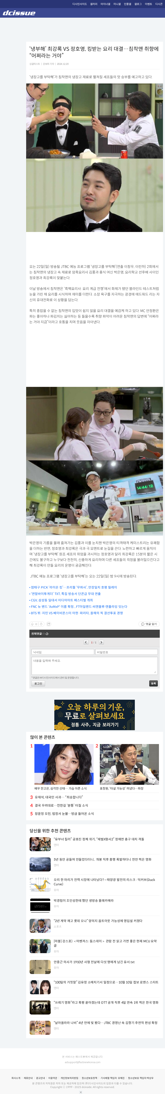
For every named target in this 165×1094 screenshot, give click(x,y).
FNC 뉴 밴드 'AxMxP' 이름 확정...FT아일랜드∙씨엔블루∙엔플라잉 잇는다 (79, 607)
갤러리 (93, 4)
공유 (48, 624)
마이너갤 (105, 4)
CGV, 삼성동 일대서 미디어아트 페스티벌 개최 (62, 600)
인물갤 (127, 4)
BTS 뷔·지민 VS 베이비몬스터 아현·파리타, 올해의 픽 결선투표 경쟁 (77, 613)
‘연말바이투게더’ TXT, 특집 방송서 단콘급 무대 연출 (66, 594)
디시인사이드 (79, 4)
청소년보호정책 (89, 1078)
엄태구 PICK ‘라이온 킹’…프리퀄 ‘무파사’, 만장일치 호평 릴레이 (74, 587)
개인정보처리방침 (69, 1078)
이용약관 (52, 1078)
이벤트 (148, 4)
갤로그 (138, 4)
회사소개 (15, 1078)
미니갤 (117, 4)
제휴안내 (28, 1078)
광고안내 (40, 1078)
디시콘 (159, 4)
